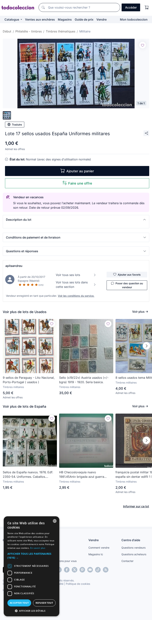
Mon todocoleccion (134, 19)
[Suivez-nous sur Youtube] (90, 570)
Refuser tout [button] (44, 602)
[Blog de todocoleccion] (105, 570)
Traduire (17, 124)
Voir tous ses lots (68, 275)
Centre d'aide (130, 540)
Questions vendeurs (133, 547)
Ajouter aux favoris (129, 274)
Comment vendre (98, 547)
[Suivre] (142, 45)
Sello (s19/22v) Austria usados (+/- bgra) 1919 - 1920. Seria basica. (83, 380)
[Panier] (147, 7)
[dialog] (31, 566)
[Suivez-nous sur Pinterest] (82, 570)
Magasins (65, 19)
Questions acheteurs (133, 554)
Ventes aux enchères (40, 19)
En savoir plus (37, 548)
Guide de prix (84, 19)
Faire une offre (80, 183)
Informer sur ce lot (136, 506)
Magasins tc (95, 554)
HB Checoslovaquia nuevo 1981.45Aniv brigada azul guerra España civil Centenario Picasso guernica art (81, 474)
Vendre (101, 19)
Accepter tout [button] (19, 602)
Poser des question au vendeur (129, 285)
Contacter (127, 561)
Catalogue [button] (12, 19)
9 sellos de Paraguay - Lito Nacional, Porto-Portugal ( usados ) (28, 380)
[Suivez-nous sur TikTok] (98, 570)
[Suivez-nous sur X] (74, 570)
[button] (76, 219)
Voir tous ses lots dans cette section (72, 284)
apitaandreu (13, 266)
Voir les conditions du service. (76, 295)
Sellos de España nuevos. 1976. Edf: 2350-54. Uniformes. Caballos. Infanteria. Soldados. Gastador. (28, 474)
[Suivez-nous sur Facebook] (67, 570)
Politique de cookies (78, 583)
